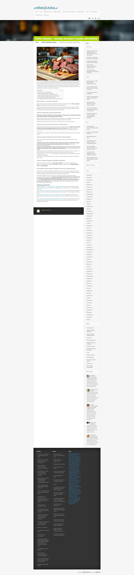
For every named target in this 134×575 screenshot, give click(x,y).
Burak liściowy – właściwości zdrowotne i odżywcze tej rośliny (43, 455)
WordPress (98, 572)
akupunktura (71, 453)
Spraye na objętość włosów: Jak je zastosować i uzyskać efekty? (92, 159)
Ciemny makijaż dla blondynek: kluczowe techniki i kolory (92, 128)
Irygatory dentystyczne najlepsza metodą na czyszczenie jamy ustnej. (91, 142)
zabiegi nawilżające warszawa (74, 496)
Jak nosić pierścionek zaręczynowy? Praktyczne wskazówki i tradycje (92, 148)
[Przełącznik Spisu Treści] (61, 91)
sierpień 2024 (89, 199)
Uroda (87, 11)
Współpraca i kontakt (47, 11)
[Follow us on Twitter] (89, 18)
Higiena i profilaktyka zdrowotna (49, 42)
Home (36, 11)
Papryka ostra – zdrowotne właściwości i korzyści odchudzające (43, 461)
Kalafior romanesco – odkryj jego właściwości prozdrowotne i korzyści (92, 82)
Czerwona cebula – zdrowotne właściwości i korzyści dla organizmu (42, 554)
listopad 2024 (89, 191)
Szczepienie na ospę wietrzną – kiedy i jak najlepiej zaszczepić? (51, 194)
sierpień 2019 (89, 281)
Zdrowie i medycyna (93, 11)
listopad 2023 (89, 211)
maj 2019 (88, 288)
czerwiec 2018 (89, 295)
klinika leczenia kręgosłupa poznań (75, 464)
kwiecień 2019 (89, 290)
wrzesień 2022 (89, 230)
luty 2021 (88, 242)
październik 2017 (90, 314)
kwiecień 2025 (89, 184)
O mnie (40, 11)
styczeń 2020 (89, 269)
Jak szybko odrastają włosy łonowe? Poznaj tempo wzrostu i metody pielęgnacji (59, 500)
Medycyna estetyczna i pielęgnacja (68, 11)
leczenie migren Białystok (74, 471)
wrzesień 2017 (89, 317)
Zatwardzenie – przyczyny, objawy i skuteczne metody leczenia (92, 436)
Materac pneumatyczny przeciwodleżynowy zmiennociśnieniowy (73, 479)
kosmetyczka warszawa (74, 465)
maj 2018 (88, 297)
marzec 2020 (89, 264)
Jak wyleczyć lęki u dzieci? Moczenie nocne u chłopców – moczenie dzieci (92, 109)
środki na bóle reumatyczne (72, 503)
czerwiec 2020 (89, 256)
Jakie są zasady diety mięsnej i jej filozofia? (45, 93)
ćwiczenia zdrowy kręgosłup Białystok (74, 501)
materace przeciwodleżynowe (75, 477)
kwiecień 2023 (89, 225)
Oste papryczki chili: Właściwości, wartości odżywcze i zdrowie (91, 104)
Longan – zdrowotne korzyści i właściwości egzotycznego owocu (43, 492)
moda (79, 485)
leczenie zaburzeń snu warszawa (75, 475)
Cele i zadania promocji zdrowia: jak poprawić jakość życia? (50, 198)
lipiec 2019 (89, 283)
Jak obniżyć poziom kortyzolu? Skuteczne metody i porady (92, 391)
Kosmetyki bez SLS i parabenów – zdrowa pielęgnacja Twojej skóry (91, 153)
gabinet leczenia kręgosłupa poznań (74, 462)
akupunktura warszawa (74, 454)
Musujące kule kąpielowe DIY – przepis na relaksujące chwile (59, 494)
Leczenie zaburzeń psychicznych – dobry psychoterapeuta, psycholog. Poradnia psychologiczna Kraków (43, 499)
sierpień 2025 (89, 177)
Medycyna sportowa (80, 11)
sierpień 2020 (89, 254)
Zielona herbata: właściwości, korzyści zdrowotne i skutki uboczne (52, 190)
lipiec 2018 (89, 293)
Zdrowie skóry (46, 15)
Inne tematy (89, 337)
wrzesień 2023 (89, 216)
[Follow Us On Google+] (98, 18)
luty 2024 (88, 208)
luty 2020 (88, 266)
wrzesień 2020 (89, 252)
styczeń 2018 (89, 307)
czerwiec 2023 (89, 220)
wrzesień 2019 (89, 278)
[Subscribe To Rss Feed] (95, 18)
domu (73, 461)
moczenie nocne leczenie (73, 483)
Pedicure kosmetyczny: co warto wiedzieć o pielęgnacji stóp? (59, 515)
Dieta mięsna (39, 81)
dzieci (75, 461)
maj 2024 (88, 203)
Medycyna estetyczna (57, 11)
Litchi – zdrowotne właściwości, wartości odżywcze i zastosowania (43, 467)
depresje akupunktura (74, 458)
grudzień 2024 (89, 189)
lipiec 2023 (89, 218)
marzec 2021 (89, 240)
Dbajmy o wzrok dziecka (42, 527)
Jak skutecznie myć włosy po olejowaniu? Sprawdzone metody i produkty (59, 488)
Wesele (55, 484)
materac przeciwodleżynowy (75, 480)
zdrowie (77, 499)
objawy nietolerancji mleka (75, 487)
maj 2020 (88, 259)
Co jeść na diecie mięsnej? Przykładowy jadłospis (47, 97)
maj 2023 (88, 223)
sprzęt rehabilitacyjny (73, 493)
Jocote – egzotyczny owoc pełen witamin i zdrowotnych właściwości (92, 88)
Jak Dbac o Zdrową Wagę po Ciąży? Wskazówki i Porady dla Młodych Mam (43, 560)
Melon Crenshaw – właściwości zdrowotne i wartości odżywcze (91, 66)
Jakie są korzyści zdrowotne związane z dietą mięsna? (48, 94)
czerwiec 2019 (89, 285)
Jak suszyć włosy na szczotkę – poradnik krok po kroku (59, 455)
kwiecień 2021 (89, 237)
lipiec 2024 (89, 201)
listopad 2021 (89, 232)
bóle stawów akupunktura (75, 457)
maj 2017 (88, 319)
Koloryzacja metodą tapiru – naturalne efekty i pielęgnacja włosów (59, 510)
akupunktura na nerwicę (77, 453)
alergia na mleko (72, 455)
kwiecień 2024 (89, 206)
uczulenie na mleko (75, 494)
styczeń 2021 (89, 244)
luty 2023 (88, 228)
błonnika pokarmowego (47, 153)
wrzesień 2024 (89, 196)
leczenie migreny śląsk (73, 473)
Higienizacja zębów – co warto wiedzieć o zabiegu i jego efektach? (51, 186)
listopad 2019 (89, 273)
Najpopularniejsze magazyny (59, 464)
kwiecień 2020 (89, 261)
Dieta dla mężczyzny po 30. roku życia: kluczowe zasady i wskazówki (43, 510)
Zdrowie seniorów (38, 15)
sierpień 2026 (89, 175)
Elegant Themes (86, 572)
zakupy (72, 498)
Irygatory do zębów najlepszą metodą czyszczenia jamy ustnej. (92, 98)
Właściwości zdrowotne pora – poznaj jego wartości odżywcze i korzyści (43, 523)
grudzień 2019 (89, 271)
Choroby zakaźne (90, 327)
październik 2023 (90, 213)
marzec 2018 (89, 302)
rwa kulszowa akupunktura (75, 491)
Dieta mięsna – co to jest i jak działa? (44, 92)
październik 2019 (90, 276)
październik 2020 (90, 249)
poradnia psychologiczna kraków (75, 488)
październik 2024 (90, 194)
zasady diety (45, 112)
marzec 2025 (89, 187)
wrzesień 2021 (89, 235)
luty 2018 (88, 305)
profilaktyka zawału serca (74, 490)
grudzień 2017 (89, 309)
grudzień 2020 (89, 247)
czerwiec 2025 (89, 179)
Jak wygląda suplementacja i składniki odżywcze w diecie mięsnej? (50, 98)
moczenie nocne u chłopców (73, 485)
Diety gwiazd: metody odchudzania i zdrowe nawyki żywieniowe (92, 71)
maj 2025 (88, 182)
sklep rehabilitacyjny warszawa (75, 492)
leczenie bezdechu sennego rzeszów (74, 467)
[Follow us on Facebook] (92, 18)
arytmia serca (75, 456)
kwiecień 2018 (89, 300)
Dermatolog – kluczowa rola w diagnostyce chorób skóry (92, 377)
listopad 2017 (89, 312)
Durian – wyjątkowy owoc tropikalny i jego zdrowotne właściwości (43, 486)
